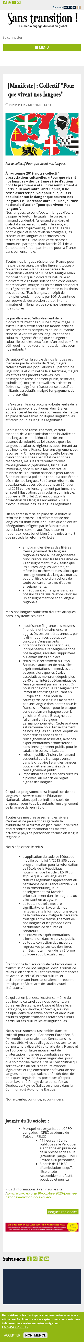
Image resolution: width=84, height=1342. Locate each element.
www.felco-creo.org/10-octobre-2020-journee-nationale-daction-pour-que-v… (41, 1195)
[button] (42, 129)
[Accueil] (42, 20)
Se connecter (12, 37)
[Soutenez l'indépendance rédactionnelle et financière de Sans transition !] (42, 1227)
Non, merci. (35, 1335)
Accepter (12, 1335)
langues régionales (62, 1212)
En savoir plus (15, 1327)
